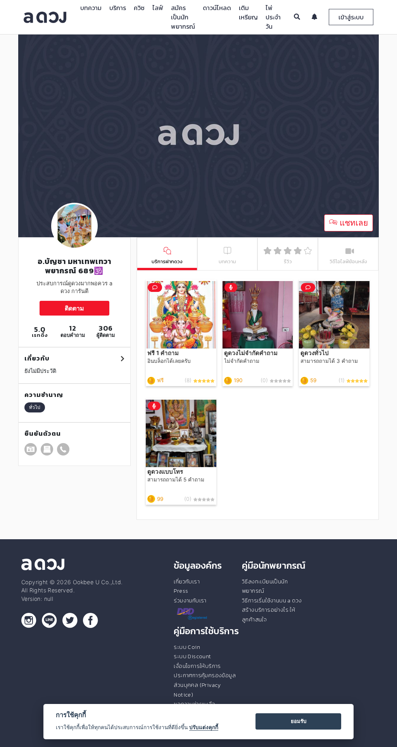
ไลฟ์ (157, 7)
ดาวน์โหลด (217, 7)
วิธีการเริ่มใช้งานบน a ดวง (272, 600)
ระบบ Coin (187, 647)
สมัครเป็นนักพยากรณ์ (183, 17)
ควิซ (139, 7)
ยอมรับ (298, 721)
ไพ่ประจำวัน (273, 17)
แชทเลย (352, 223)
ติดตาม (74, 308)
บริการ (117, 7)
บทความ (91, 7)
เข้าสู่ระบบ (351, 17)
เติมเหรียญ (248, 12)
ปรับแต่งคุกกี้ (203, 727)
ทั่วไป (34, 407)
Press (181, 591)
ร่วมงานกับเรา (190, 600)
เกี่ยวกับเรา (187, 581)
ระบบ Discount (192, 656)
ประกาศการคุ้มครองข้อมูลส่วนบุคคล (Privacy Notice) (205, 685)
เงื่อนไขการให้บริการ (197, 666)
